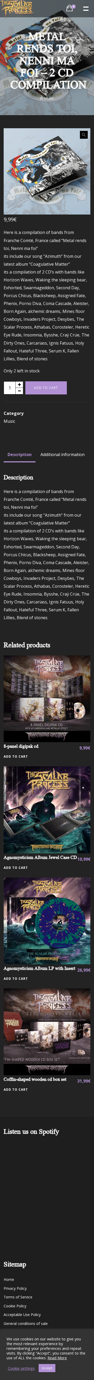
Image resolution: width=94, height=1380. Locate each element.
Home (9, 1279)
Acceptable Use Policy (22, 1314)
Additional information (62, 454)
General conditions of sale (26, 1323)
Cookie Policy (15, 1305)
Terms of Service (18, 1297)
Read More (57, 1357)
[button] (84, 135)
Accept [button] (47, 1368)
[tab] (20, 454)
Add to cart (46, 388)
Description (20, 454)
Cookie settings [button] (21, 1368)
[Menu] (85, 8)
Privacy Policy (15, 1288)
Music (49, 98)
